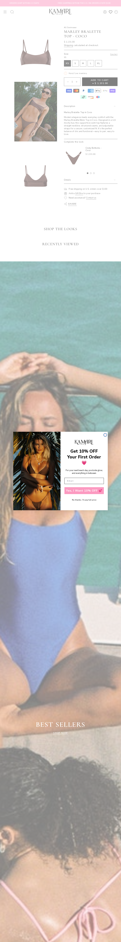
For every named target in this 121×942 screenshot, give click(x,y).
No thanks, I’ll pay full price (84, 500)
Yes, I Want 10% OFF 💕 (84, 491)
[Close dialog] (105, 434)
